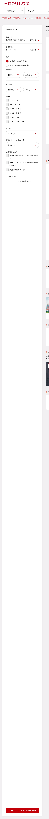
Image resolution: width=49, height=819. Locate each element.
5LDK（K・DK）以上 (18, 122)
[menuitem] (14, 10)
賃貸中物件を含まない (18, 170)
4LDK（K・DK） (16, 117)
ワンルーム (14, 100)
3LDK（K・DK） (16, 113)
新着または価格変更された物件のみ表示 (24, 156)
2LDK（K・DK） (16, 109)
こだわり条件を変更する (22, 181)
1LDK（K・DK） (16, 105)
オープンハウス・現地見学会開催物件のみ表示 (24, 163)
